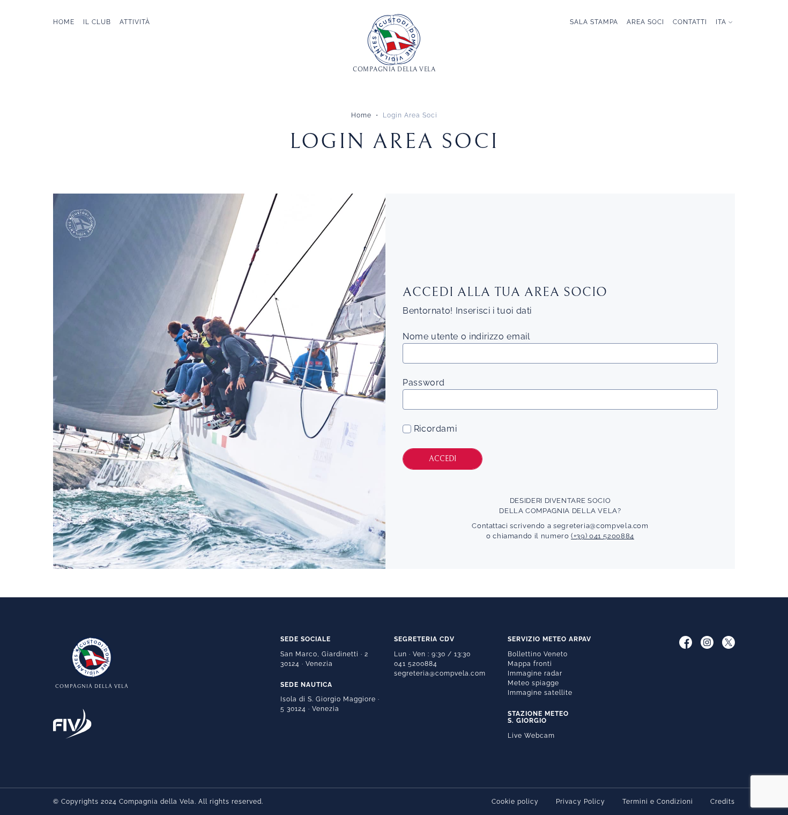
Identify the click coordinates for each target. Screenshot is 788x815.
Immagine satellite (540, 693)
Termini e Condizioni (657, 801)
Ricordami (434, 429)
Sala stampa (594, 22)
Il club (97, 22)
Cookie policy (515, 801)
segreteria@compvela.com (601, 526)
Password (424, 382)
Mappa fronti (530, 664)
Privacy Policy (580, 801)
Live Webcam (531, 735)
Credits (722, 801)
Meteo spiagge (533, 683)
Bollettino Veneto (538, 654)
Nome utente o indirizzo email (466, 336)
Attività (135, 22)
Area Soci (645, 22)
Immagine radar (535, 673)
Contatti (690, 22)
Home (64, 22)
